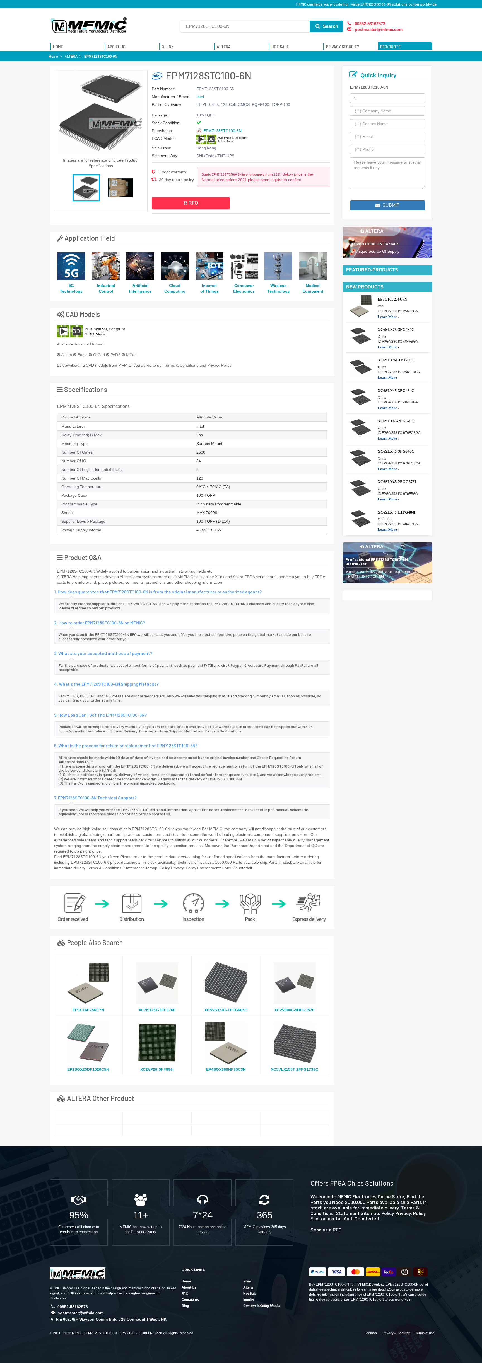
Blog (185, 1306)
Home (186, 1281)
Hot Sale (250, 1294)
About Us (189, 1287)
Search (329, 26)
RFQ (192, 203)
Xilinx (247, 1281)
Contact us (190, 1300)
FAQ (185, 1294)
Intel (200, 96)
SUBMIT (390, 205)
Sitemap (370, 1333)
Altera (248, 1287)
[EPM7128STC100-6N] (88, 1118)
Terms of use (425, 1333)
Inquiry (248, 1300)
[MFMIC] (89, 23)
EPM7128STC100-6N (222, 130)
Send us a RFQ (325, 1229)
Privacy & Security (396, 1333)
